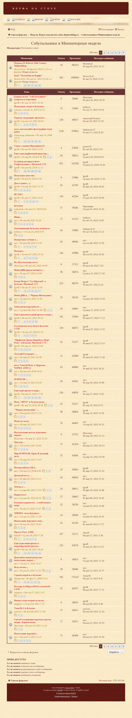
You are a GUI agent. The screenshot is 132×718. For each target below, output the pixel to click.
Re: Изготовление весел (26, 262)
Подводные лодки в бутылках (29, 106)
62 (39, 171)
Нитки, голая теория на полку (29, 600)
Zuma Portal (69, 688)
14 (29, 291)
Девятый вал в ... (22, 475)
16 (36, 291)
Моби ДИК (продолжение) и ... (29, 270)
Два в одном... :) (22, 183)
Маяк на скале (21, 421)
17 (39, 291)
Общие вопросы (30, 72)
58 (25, 171)
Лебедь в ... (19, 486)
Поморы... (19, 251)
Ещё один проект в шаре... (27, 390)
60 (32, 171)
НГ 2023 (18, 194)
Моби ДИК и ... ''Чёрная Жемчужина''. (33, 295)
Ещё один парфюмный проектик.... (31, 153)
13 (25, 291)
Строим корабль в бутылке (27, 575)
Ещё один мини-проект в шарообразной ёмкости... (26, 544)
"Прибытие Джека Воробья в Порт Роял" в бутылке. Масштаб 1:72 (31, 341)
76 (39, 141)
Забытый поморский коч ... (27, 306)
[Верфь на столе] (34, 8)
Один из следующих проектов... (30, 117)
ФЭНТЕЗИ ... (20, 379)
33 (39, 85)
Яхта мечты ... (21, 567)
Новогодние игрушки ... (26, 633)
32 (36, 85)
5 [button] (115, 52)
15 (32, 291)
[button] (123, 53)
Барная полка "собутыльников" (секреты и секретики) (30, 98)
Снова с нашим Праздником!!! (29, 146)
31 (32, 85)
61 (36, 171)
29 (25, 85)
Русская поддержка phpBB (66, 693)
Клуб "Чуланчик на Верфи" (28, 75)
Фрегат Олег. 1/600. (24, 532)
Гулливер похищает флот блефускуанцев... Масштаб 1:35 (30, 162)
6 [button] (119, 52)
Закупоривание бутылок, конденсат (32, 228)
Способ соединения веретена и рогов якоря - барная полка (32, 621)
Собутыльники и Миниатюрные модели (66, 43)
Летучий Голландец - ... (25, 354)
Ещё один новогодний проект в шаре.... (33, 314)
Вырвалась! (20, 494)
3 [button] (108, 52)
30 (29, 85)
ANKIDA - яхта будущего (26, 513)
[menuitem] (11, 29)
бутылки (18, 205)
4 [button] (112, 52)
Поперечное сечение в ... (26, 239)
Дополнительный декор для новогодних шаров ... (28, 558)
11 (37, 201)
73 (29, 141)
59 (29, 171)
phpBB (59, 690)
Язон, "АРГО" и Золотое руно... (30, 402)
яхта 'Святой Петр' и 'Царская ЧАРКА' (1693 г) (29, 366)
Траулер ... (19, 442)
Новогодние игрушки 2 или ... (29, 521)
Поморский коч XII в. (25, 467)
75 (36, 141)
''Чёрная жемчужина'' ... (26, 409)
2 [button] (104, 52)
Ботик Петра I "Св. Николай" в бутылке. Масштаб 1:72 (30, 282)
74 (32, 141)
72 (25, 141)
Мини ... (18, 217)
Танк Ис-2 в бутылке (24, 608)
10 (33, 201)
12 (25, 398)
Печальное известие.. (24, 175)
